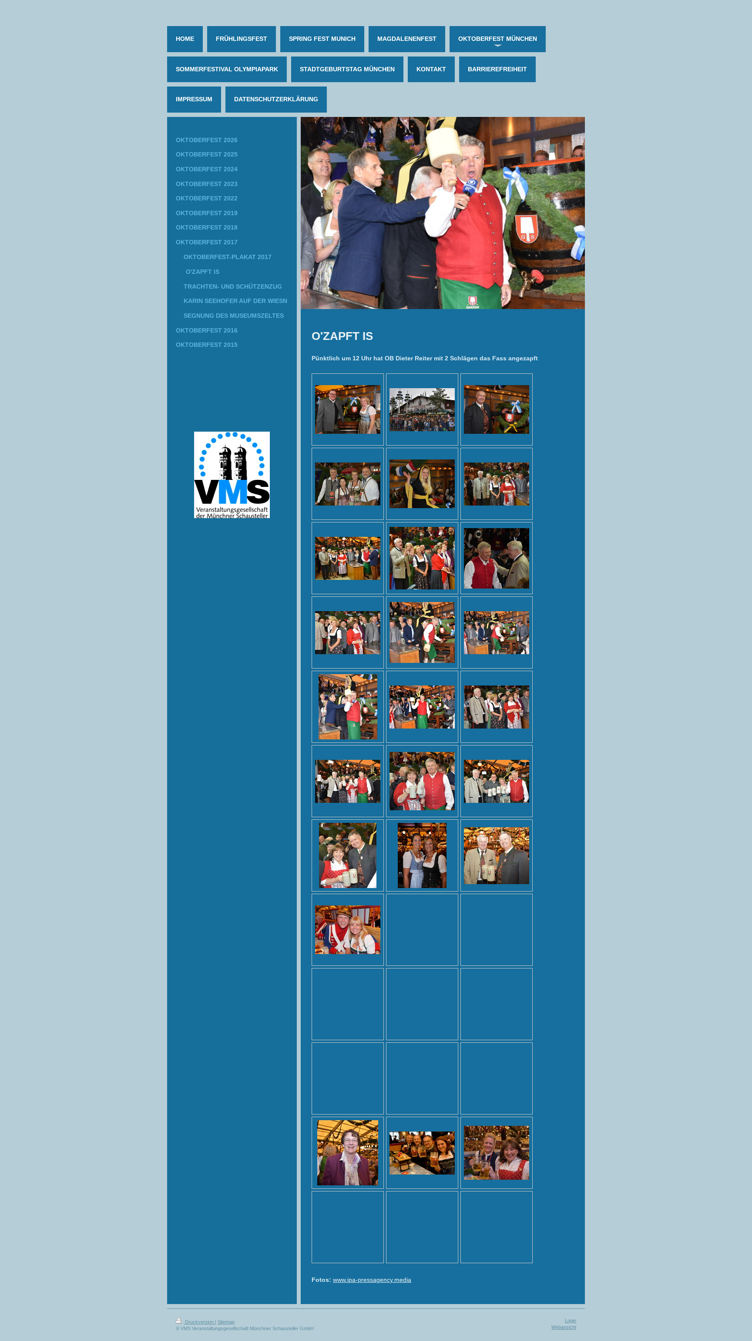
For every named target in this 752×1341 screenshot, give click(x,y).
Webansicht (563, 1327)
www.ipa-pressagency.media (372, 1279)
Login (570, 1320)
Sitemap (226, 1321)
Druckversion (199, 1321)
